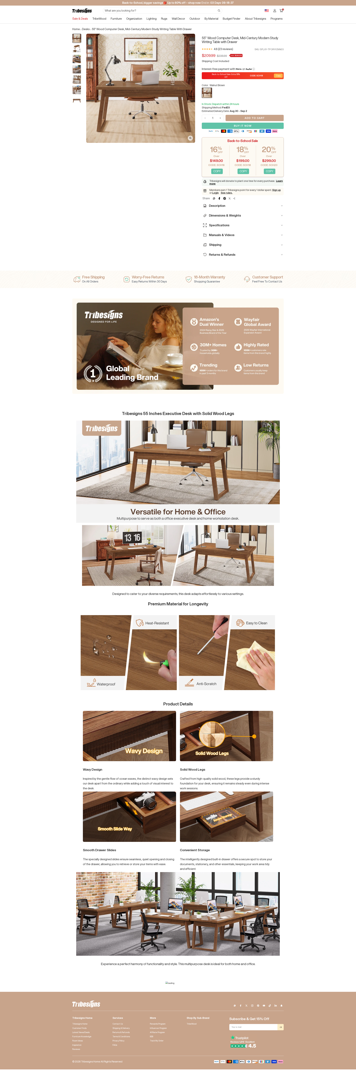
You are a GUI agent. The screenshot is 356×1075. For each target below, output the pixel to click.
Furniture (116, 18)
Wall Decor (178, 18)
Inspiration (76, 1045)
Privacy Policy (118, 1041)
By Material (211, 18)
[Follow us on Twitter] (246, 1005)
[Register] (280, 1027)
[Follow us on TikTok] (270, 1005)
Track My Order (157, 1041)
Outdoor (195, 18)
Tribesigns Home (79, 1024)
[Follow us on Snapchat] (281, 1005)
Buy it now (243, 125)
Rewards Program (157, 1024)
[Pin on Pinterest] (224, 198)
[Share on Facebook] (219, 198)
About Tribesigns (255, 18)
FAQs (115, 1045)
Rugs (164, 18)
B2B (151, 1037)
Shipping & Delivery (121, 1028)
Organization (134, 18)
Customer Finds (79, 1028)
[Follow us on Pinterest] (258, 1005)
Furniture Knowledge (81, 1037)
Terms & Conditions (121, 1037)
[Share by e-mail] (234, 198)
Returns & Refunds (121, 1032)
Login (215, 192)
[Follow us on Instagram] (252, 1005)
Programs (277, 18)
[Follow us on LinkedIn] (275, 1005)
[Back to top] (344, 1056)
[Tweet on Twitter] (229, 198)
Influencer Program (158, 1028)
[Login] (274, 10)
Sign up (276, 190)
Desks (86, 29)
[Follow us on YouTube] (264, 1005)
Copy (278, 76)
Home (76, 29)
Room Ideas (77, 1041)
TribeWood (99, 18)
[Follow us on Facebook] (240, 1005)
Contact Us (118, 1024)
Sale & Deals (80, 18)
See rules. (226, 192)
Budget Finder (231, 18)
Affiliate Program (157, 1032)
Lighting (152, 18)
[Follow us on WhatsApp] (235, 1005)
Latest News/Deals (81, 1032)
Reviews (76, 1049)
